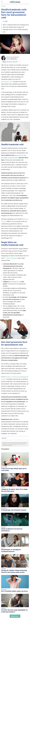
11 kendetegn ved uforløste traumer (13, 510)
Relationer (4, 466)
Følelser (3, 568)
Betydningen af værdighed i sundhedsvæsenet (11, 550)
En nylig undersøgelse (11, 258)
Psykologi (3, 6)
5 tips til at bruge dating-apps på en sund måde (14, 469)
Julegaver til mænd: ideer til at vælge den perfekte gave (14, 490)
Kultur (3, 487)
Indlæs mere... (15, 616)
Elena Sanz (14, 58)
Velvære (3, 527)
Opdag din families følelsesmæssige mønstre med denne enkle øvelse (14, 571)
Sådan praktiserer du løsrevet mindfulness (11, 530)
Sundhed (3, 608)
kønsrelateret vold (6, 81)
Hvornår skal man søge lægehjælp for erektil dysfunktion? (14, 611)
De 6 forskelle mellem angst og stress (14, 591)
